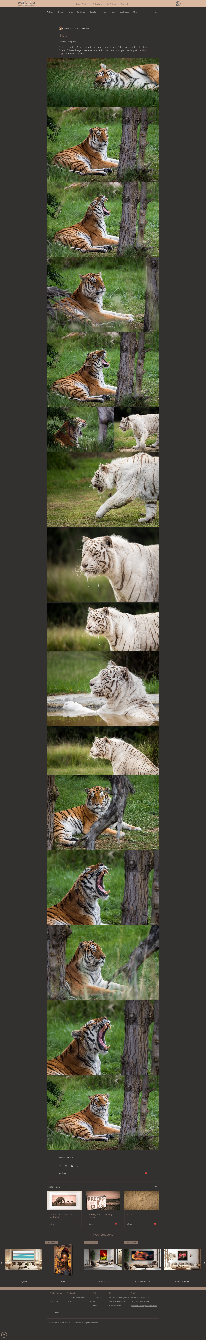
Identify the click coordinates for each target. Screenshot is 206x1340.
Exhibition (93, 12)
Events (60, 12)
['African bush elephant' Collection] (64, 1200)
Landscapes (124, 12)
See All (156, 1186)
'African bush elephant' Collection (61, 1215)
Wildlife (70, 1157)
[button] (156, 12)
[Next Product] (204, 1262)
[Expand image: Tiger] (103, 82)
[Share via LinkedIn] (72, 1166)
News (113, 12)
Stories (70, 12)
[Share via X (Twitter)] (66, 1166)
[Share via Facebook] (60, 1166)
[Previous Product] (1, 1262)
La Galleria (81, 12)
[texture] (141, 1200)
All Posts (50, 12)
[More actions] (145, 28)
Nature (62, 1157)
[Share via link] (77, 1166)
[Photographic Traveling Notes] (103, 1200)
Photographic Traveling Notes (100, 1215)
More (135, 12)
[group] (103, 1263)
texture (130, 1214)
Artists (104, 12)
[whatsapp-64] (178, 3)
